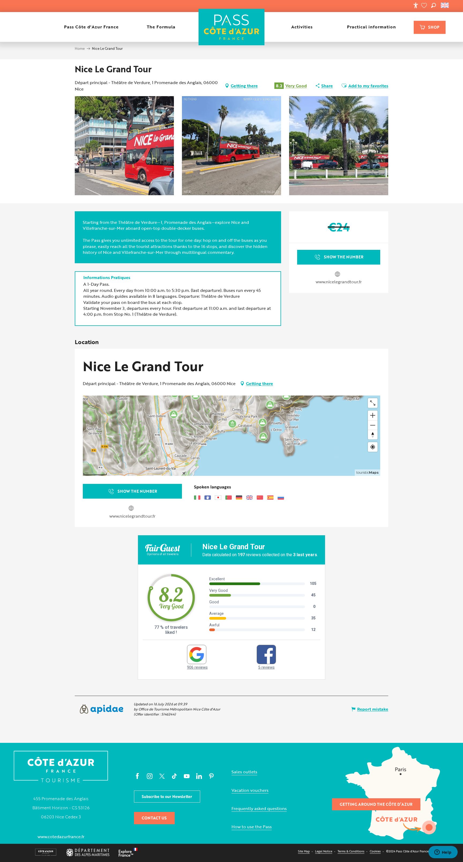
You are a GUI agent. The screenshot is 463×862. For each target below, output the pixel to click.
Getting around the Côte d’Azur (376, 804)
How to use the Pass (252, 827)
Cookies (375, 851)
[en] (445, 5)
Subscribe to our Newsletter (167, 796)
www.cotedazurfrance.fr (61, 836)
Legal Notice (323, 851)
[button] (433, 5)
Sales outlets (244, 772)
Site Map (304, 851)
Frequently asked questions (259, 808)
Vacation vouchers (250, 790)
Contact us (154, 818)
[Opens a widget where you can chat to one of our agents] (443, 852)
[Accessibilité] (415, 5)
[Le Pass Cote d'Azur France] (231, 27)
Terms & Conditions (351, 851)
